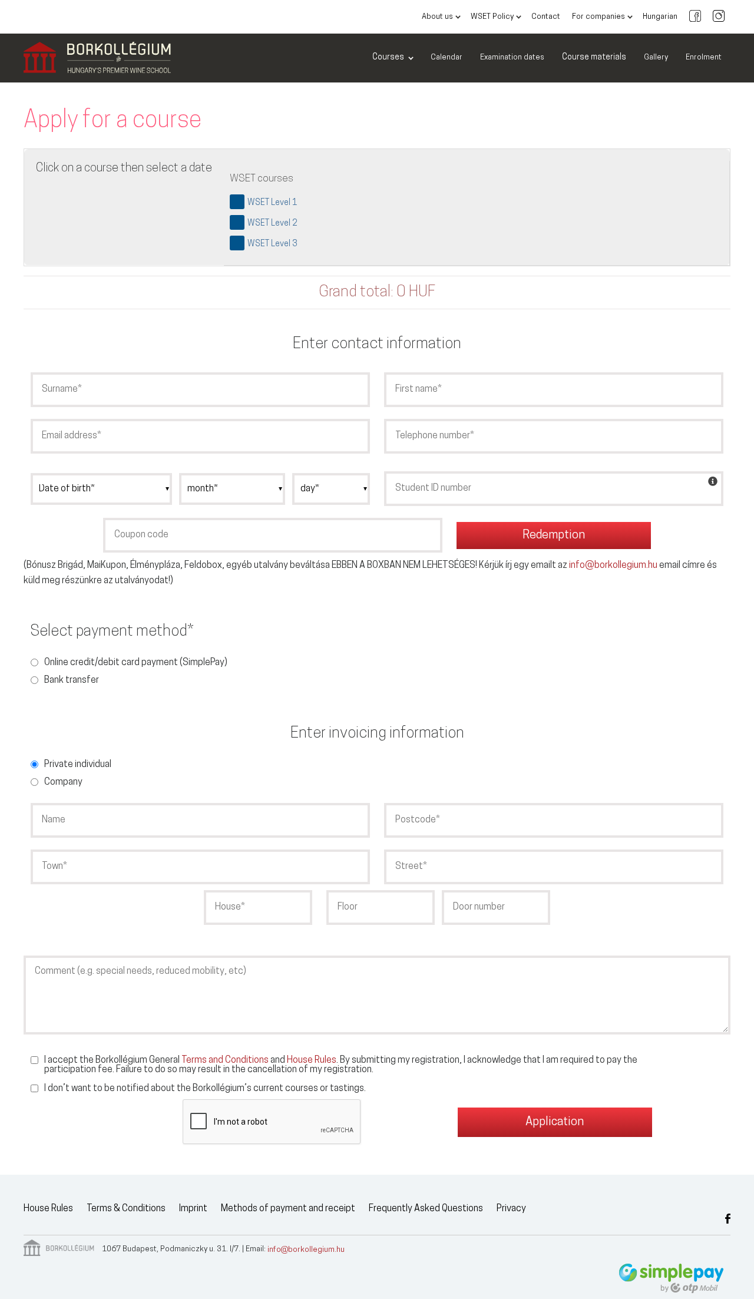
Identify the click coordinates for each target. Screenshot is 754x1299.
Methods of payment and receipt (288, 1209)
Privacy (511, 1209)
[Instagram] (718, 17)
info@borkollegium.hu (613, 565)
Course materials (594, 57)
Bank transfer (71, 680)
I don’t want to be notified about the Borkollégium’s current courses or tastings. (205, 1088)
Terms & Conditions (126, 1209)
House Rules (311, 1060)
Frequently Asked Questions (426, 1209)
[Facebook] (695, 17)
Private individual (77, 764)
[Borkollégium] (97, 58)
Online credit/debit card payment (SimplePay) (135, 662)
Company (63, 782)
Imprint (193, 1209)
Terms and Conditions (225, 1060)
